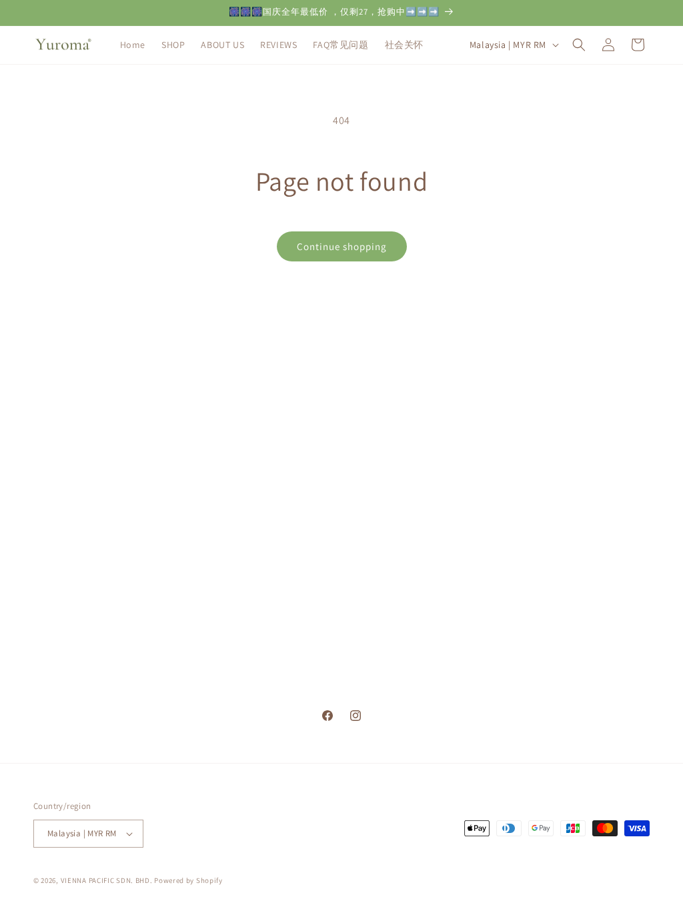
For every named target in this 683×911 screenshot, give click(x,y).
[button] (579, 44)
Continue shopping (342, 246)
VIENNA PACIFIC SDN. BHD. (107, 880)
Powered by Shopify (188, 880)
